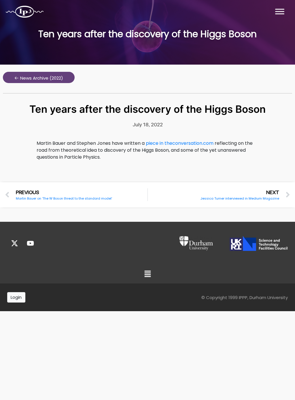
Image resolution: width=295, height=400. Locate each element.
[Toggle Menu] (279, 11)
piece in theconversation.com (179, 143)
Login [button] (16, 297)
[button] (39, 77)
